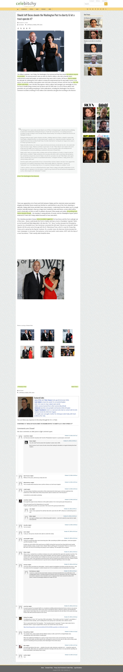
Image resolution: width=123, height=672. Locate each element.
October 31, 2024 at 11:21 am (70, 605)
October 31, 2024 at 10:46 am (70, 551)
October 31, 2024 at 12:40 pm (70, 616)
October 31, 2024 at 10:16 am (70, 538)
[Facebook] (95, 9)
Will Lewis (39, 24)
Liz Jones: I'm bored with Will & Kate (92, 29)
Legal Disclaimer (78, 667)
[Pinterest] (103, 9)
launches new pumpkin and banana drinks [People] (52, 408)
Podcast (43, 9)
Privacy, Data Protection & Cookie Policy (63, 667)
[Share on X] (21, 29)
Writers (98, 1)
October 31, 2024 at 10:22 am (70, 516)
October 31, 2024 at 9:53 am (71, 499)
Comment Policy (49, 667)
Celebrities (24, 9)
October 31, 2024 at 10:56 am (70, 440)
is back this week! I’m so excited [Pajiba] (50, 402)
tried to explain (72, 78)
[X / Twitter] (90, 9)
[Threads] (98, 9)
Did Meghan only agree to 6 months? (92, 18)
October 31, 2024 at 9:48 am (71, 475)
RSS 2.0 (52, 420)
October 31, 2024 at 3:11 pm (71, 654)
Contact (92, 1)
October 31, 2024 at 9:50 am (71, 482)
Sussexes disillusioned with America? (92, 54)
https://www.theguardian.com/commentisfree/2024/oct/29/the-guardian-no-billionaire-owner (46, 627)
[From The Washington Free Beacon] (28, 176)
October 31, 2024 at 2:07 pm (71, 645)
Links (50, 9)
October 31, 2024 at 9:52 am (71, 488)
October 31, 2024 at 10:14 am (70, 531)
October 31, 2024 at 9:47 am (71, 435)
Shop (37, 9)
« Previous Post (21, 387)
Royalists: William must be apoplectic (93, 66)
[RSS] (106, 9)
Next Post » (74, 387)
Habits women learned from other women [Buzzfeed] (50, 406)
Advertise (104, 1)
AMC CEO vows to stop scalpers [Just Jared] (47, 404)
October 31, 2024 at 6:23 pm (70, 570)
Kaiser (22, 24)
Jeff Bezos (30, 24)
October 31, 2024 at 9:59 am (70, 508)
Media (35, 24)
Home (42, 667)
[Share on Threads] (27, 29)
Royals (31, 9)
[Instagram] (92, 9)
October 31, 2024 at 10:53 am (70, 564)
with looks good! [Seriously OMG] (52, 400)
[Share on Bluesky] (24, 29)
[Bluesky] (87, 9)
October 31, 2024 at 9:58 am (71, 524)
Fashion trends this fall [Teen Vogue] (45, 412)
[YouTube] (100, 9)
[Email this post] (29, 29)
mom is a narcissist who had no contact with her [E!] (56, 410)
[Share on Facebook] (18, 29)
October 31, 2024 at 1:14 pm (71, 631)
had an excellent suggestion (45, 219)
